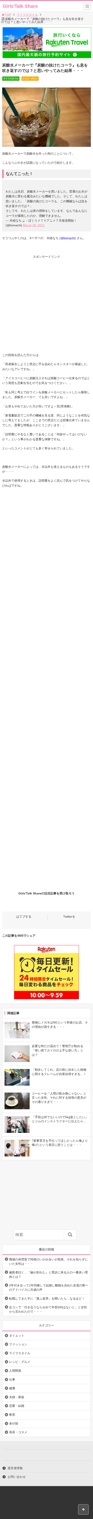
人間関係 (15, 1370)
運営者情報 (15, 1468)
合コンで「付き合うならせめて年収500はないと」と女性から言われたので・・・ (48, 1309)
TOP (8, 14)
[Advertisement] (46, 306)
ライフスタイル (27, 14)
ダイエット (16, 1335)
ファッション (18, 1344)
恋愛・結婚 (16, 1405)
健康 (12, 1388)
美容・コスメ (18, 1432)
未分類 (13, 1423)
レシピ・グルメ (30, 78)
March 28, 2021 (34, 225)
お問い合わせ (17, 1477)
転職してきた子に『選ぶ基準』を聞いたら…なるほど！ (47, 1298)
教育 (12, 1414)
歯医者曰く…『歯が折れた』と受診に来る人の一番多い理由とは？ (48, 1274)
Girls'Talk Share (20, 6)
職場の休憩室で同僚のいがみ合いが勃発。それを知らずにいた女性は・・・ (48, 1261)
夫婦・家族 (16, 1397)
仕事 (12, 1379)
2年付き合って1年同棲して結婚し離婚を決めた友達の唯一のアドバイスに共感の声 (48, 1287)
